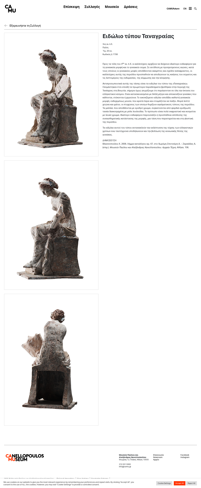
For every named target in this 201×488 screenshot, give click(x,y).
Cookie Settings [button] (164, 483)
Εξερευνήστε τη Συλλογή (25, 25)
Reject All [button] (191, 483)
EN (184, 8)
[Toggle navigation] (190, 8)
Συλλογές (92, 6)
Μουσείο (112, 6)
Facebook (184, 455)
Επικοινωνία (158, 455)
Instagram (184, 457)
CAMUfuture (173, 8)
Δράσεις (131, 6)
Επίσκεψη (71, 6)
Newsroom (157, 457)
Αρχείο (156, 459)
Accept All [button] (179, 483)
